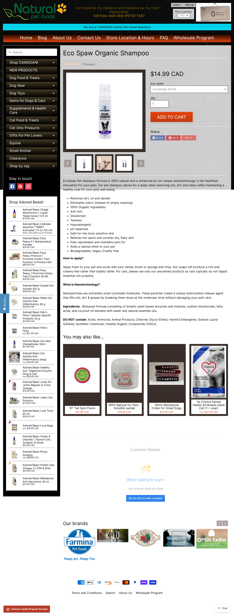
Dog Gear (33, 86)
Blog (42, 37)
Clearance (18, 158)
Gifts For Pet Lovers (33, 136)
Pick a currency (183, 11)
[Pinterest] (20, 186)
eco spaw (157, 83)
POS (103, 608)
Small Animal (33, 152)
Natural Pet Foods (115, 602)
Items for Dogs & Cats (33, 102)
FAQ (164, 37)
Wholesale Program (193, 37)
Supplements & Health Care (33, 110)
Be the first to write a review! (145, 498)
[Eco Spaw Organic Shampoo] (84, 163)
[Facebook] (12, 186)
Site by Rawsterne (117, 605)
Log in (176, 5)
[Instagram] (28, 186)
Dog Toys (33, 94)
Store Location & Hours (130, 37)
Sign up (189, 5)
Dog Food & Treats (33, 79)
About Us (62, 37)
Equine (33, 144)
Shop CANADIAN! (33, 63)
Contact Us (89, 37)
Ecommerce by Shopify (121, 608)
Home (26, 37)
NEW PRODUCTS (23, 70)
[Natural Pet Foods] (35, 12)
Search (110, 593)
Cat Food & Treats (33, 121)
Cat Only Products (33, 129)
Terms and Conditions (86, 593)
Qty (152, 98)
